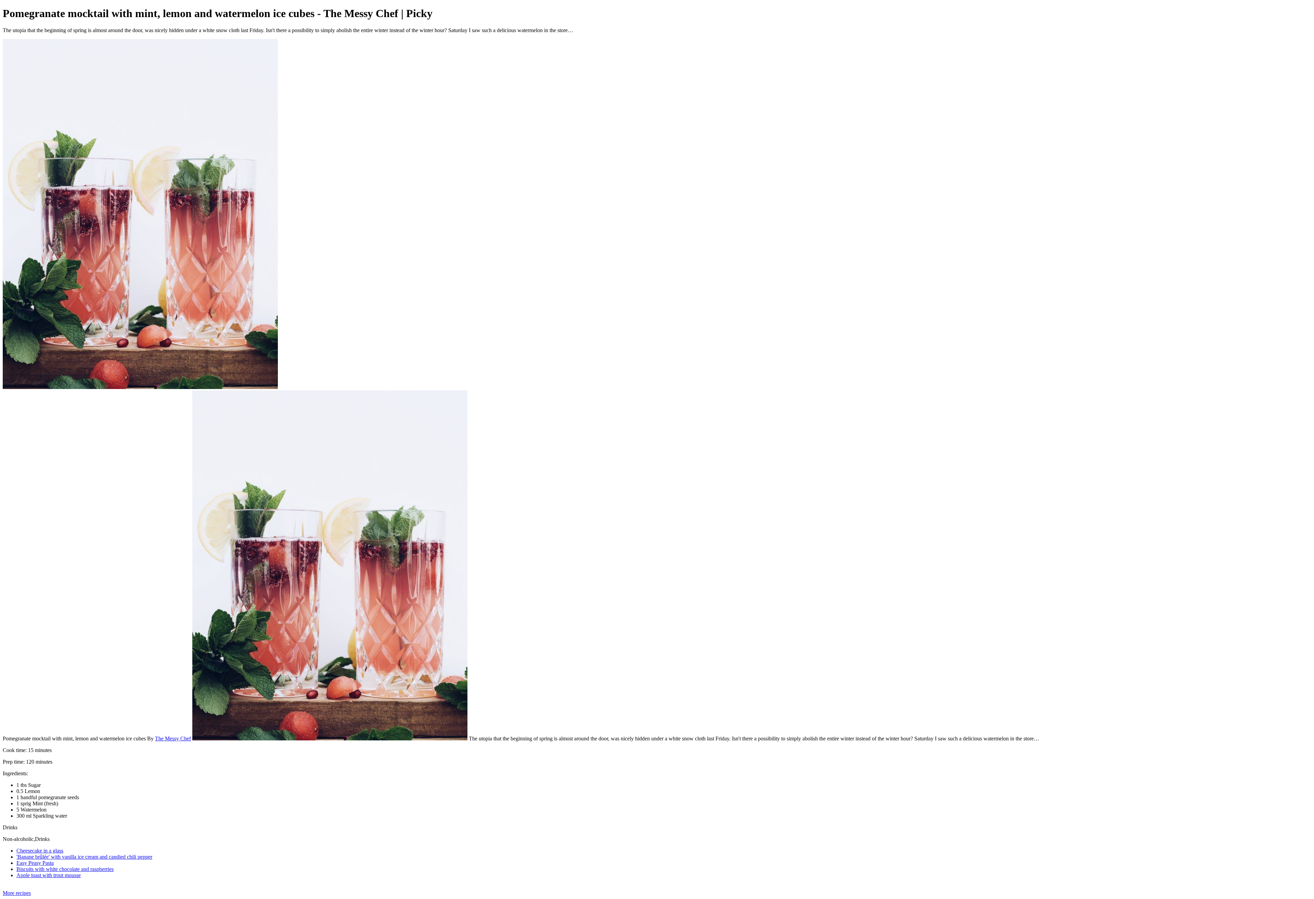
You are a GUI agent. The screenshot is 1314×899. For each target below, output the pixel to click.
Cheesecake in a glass (39, 851)
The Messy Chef (173, 738)
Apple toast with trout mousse (48, 875)
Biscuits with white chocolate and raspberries (65, 869)
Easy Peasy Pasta (35, 863)
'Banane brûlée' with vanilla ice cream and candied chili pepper (84, 857)
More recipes (17, 893)
